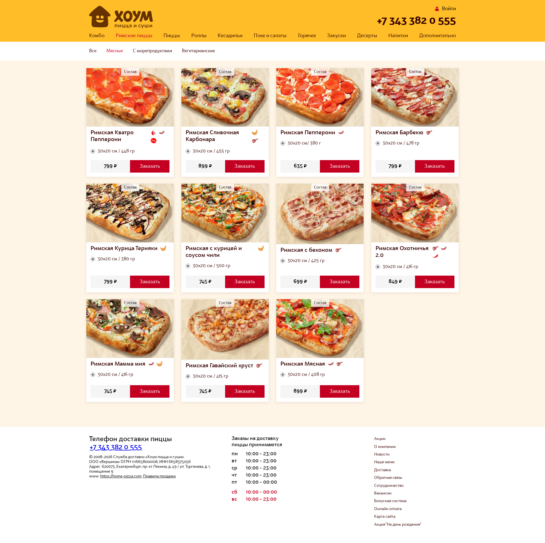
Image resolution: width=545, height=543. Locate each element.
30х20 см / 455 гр (211, 151)
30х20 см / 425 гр (306, 261)
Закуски (336, 35)
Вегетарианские (198, 51)
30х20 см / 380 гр (116, 259)
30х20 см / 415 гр (210, 376)
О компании (385, 447)
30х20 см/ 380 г (304, 143)
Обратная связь (388, 478)
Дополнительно (437, 35)
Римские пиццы (134, 35)
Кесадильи (230, 35)
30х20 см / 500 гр (211, 266)
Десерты (367, 35)
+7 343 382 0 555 (416, 21)
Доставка (382, 470)
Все (93, 51)
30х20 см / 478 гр (401, 143)
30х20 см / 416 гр (400, 267)
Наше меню (384, 462)
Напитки (398, 35)
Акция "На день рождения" (397, 525)
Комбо (96, 35)
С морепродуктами (152, 51)
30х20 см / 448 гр (116, 151)
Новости (381, 454)
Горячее (307, 35)
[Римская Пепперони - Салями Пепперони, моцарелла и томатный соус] (320, 97)
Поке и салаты (270, 35)
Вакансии (382, 493)
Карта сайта (384, 517)
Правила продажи (159, 476)
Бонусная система (390, 501)
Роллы (199, 35)
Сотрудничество (389, 486)
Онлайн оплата (388, 509)
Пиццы (172, 35)
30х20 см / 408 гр (306, 374)
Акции (379, 439)
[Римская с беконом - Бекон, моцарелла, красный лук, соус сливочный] (320, 214)
